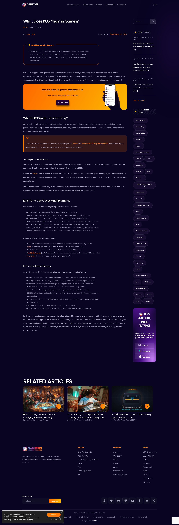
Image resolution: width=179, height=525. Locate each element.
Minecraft (139, 199)
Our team (117, 456)
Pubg (145, 471)
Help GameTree (120, 474)
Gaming (138, 171)
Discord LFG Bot (73, 5)
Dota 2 (146, 459)
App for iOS (83, 456)
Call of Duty (140, 127)
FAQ (79, 474)
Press (115, 459)
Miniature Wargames (143, 205)
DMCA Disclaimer (83, 517)
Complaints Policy (127, 517)
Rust (29, 247)
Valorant (139, 295)
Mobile (138, 211)
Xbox (137, 301)
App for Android (85, 452)
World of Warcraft (34, 253)
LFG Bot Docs (88, 5)
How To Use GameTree (88, 459)
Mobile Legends (141, 218)
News (137, 224)
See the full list (138, 100)
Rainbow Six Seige (142, 275)
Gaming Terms (84, 471)
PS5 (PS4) (139, 256)
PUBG (138, 269)
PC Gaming (140, 250)
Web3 (149, 295)
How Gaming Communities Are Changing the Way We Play (143, 46)
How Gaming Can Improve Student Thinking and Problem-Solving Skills (143, 67)
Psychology (139, 263)
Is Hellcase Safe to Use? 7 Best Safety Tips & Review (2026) (143, 88)
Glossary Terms (35, 27)
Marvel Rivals (140, 192)
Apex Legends (141, 120)
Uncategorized (141, 288)
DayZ (35, 174)
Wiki (79, 467)
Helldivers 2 (139, 178)
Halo (148, 171)
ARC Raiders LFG (150, 452)
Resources (110, 5)
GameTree (139, 165)
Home (25, 27)
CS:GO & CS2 (140, 133)
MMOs (75, 143)
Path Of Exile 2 (141, 243)
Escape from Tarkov (142, 152)
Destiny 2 (139, 139)
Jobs (115, 467)
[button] (62, 102)
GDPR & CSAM (98, 517)
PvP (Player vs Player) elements (95, 143)
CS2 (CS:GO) (148, 456)
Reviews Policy (143, 517)
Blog (80, 463)
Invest (116, 463)
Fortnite (138, 159)
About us (117, 452)
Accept (53, 515)
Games (99, 5)
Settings (54, 519)
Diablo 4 (139, 146)
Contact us (121, 5)
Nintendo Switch (141, 231)
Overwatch (139, 237)
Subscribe (54, 501)
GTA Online (31, 256)
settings (30, 520)
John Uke (31, 34)
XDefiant (148, 301)
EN (156, 5)
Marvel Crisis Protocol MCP (144, 185)
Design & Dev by (89, 521)
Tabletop (148, 282)
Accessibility (111, 517)
